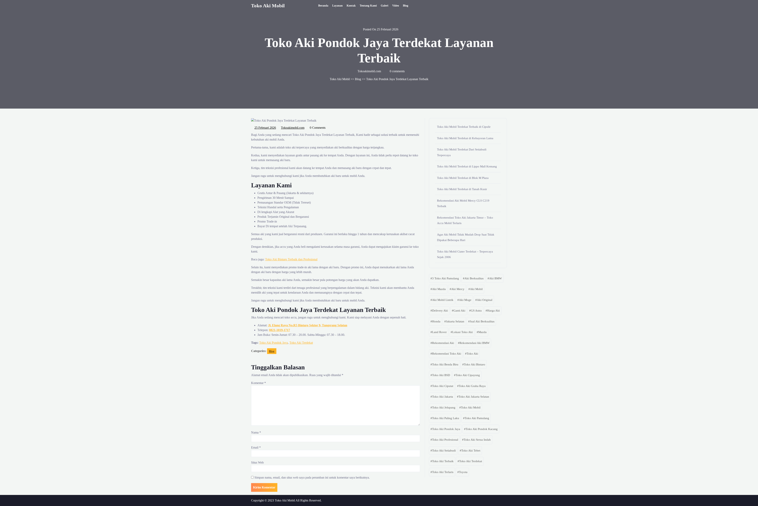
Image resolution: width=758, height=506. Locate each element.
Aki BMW (495, 278)
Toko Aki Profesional (445, 439)
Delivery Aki (440, 310)
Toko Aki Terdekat (301, 342)
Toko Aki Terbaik (443, 461)
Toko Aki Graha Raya (472, 386)
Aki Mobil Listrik (442, 299)
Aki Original (484, 299)
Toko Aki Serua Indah (477, 439)
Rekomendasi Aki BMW (475, 343)
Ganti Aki (459, 310)
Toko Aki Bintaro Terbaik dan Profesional (291, 259)
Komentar (258, 383)
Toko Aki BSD (441, 375)
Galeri (384, 5)
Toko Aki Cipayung (468, 375)
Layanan (337, 5)
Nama (256, 432)
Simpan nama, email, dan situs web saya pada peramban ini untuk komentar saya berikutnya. (312, 477)
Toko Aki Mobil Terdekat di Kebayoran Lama (465, 138)
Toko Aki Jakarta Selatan (474, 396)
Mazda (482, 332)
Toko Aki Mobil (268, 5)
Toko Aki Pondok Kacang (482, 429)
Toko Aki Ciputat (442, 386)
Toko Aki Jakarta (442, 396)
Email (256, 447)
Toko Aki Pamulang (477, 418)
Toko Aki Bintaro (474, 364)
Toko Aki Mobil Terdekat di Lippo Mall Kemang (467, 166)
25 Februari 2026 (265, 127)
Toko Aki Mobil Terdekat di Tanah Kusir (462, 189)
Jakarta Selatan (455, 321)
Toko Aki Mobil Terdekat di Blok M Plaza (463, 177)
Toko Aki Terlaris (442, 472)
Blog (405, 5)
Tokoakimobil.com (293, 127)
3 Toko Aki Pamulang (445, 278)
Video (395, 5)
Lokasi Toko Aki (462, 332)
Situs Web (257, 462)
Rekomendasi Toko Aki (446, 353)
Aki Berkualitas (474, 278)
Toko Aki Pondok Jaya (273, 342)
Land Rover (439, 332)
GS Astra (476, 310)
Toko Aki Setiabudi (444, 450)
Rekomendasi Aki (443, 343)
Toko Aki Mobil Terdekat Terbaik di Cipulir (464, 126)
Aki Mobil (476, 289)
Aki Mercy (457, 289)
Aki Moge (465, 299)
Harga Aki (493, 310)
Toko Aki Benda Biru (445, 364)
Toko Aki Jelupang (443, 407)
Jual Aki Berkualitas (482, 321)
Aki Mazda (439, 289)
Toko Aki (472, 353)
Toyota (463, 472)
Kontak (351, 5)
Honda (436, 321)
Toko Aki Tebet (470, 450)
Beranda (323, 5)
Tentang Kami (368, 5)
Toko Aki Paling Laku (445, 418)
